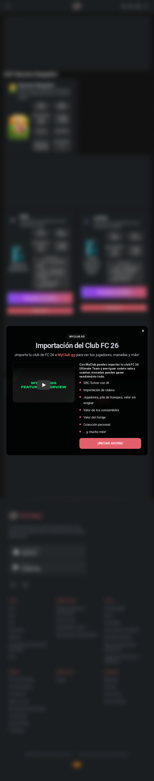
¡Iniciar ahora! (110, 443)
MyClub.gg (66, 355)
